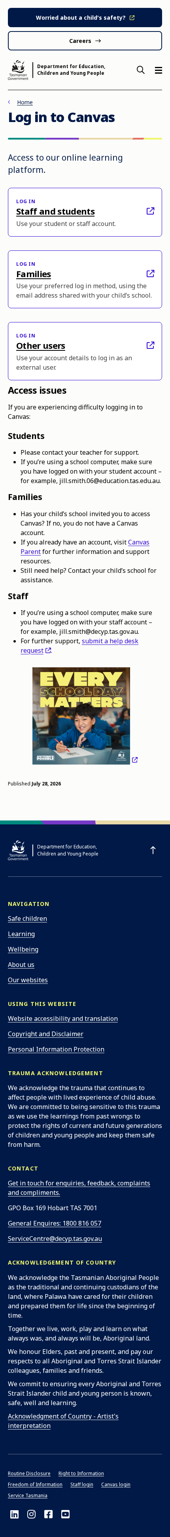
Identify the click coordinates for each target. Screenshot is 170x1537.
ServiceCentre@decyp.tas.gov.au (55, 1238)
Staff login (81, 1484)
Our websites (28, 980)
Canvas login (115, 1484)
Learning (21, 934)
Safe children (27, 918)
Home (25, 102)
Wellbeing (23, 949)
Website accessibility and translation (63, 1018)
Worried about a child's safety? (81, 17)
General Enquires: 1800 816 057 (54, 1223)
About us (21, 964)
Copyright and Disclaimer (45, 1034)
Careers (80, 40)
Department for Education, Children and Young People (71, 69)
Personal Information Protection (56, 1049)
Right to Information (81, 1473)
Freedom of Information (35, 1484)
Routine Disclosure (29, 1473)
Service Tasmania (27, 1495)
